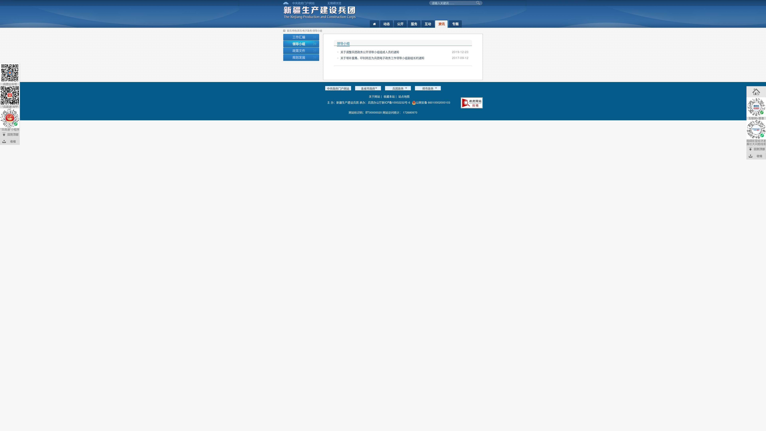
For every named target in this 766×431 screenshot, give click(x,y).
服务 (414, 24)
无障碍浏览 (334, 3)
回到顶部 (13, 134)
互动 (428, 24)
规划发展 (298, 57)
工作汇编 (298, 37)
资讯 (441, 24)
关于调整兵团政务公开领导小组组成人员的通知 (370, 52)
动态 (386, 24)
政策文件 (298, 50)
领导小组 (298, 44)
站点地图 (404, 96)
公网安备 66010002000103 (433, 102)
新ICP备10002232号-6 (396, 102)
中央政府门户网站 (303, 3)
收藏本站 (389, 96)
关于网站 (374, 96)
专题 (455, 24)
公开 (400, 24)
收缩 (13, 141)
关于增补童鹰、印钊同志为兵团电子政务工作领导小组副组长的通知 (382, 58)
